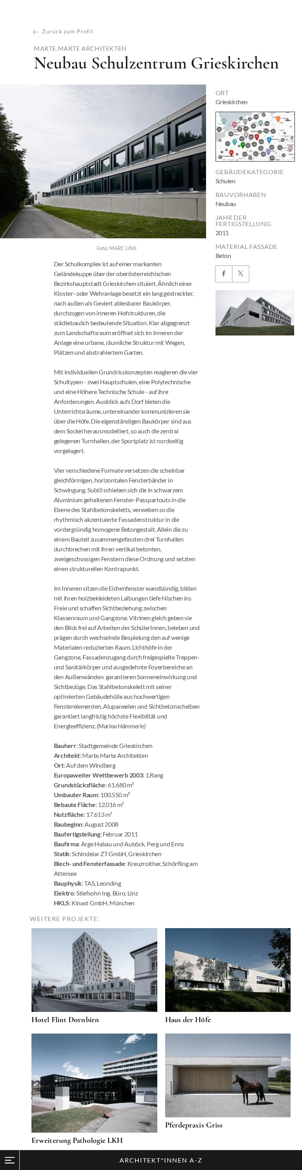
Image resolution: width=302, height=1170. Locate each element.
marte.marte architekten (80, 48)
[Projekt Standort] (255, 136)
